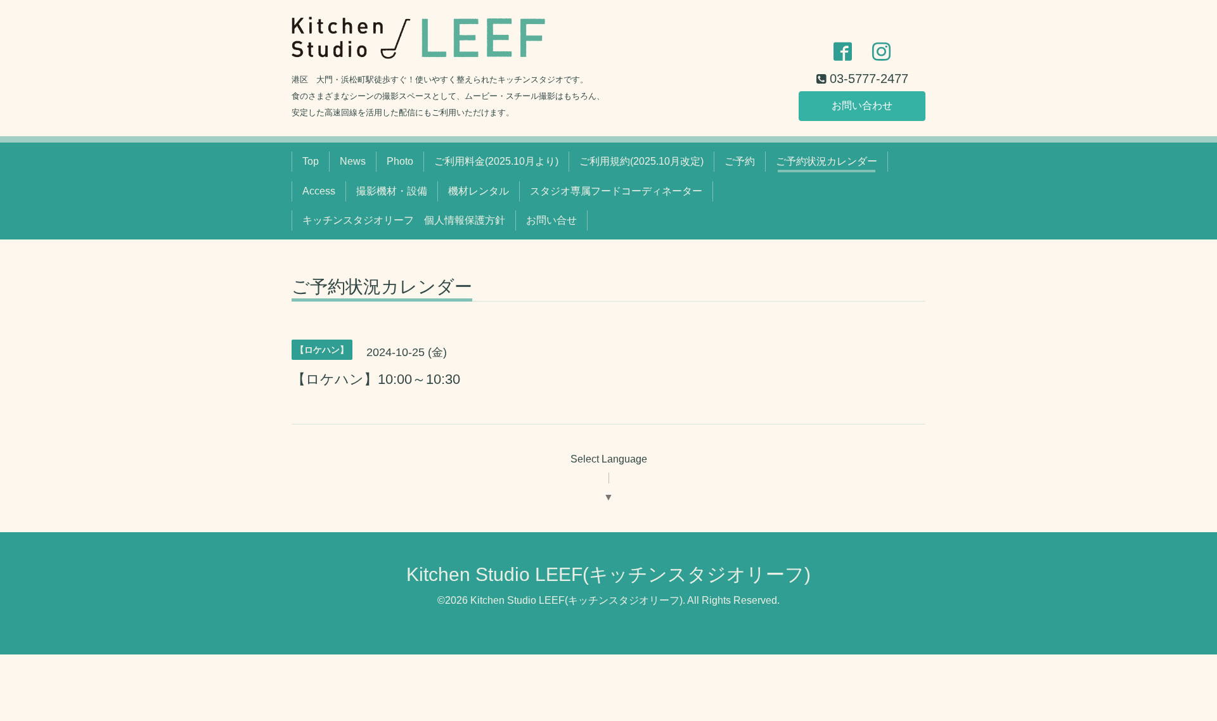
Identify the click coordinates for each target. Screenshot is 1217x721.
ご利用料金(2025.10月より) (496, 161)
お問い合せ (551, 220)
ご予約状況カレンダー (826, 161)
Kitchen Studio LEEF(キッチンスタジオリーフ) (608, 574)
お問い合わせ (862, 105)
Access (318, 191)
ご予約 (739, 161)
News (353, 161)
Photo (400, 161)
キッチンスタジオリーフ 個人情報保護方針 (403, 220)
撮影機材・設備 (391, 191)
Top (310, 161)
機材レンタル (478, 191)
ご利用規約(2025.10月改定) (641, 161)
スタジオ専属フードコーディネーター (616, 191)
